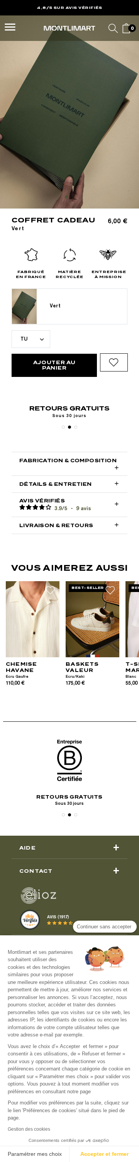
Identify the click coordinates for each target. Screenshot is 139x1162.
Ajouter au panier (54, 365)
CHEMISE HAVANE (21, 667)
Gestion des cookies (29, 1129)
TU (24, 339)
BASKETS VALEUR (82, 667)
